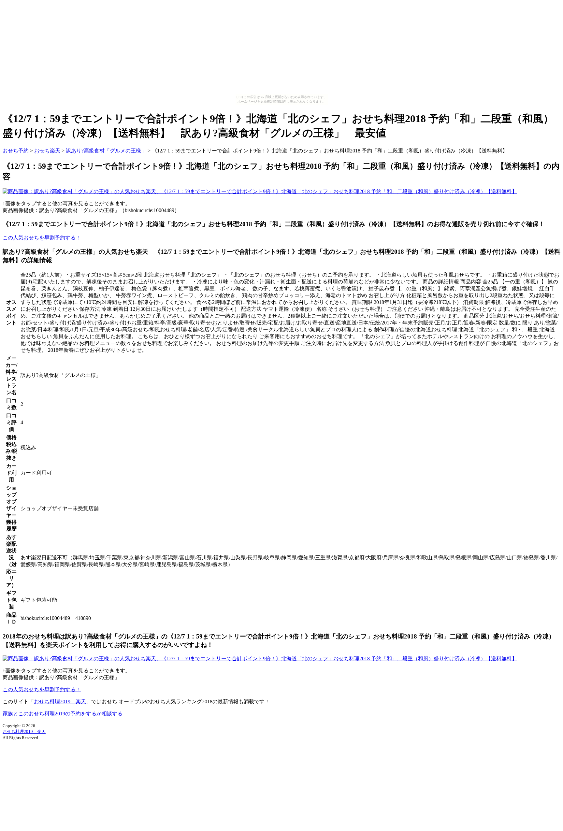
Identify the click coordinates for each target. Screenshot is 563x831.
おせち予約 (16, 150)
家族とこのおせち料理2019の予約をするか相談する (63, 713)
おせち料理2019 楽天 (60, 701)
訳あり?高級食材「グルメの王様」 (106, 150)
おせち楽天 (47, 150)
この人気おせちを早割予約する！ (42, 237)
